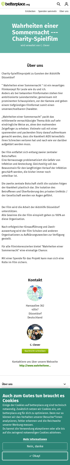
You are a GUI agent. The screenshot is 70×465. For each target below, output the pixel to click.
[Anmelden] (66, 4)
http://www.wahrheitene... (35, 365)
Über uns (63, 11)
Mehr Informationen (35, 439)
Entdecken (30, 11)
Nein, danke (35, 446)
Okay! (36, 456)
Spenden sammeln (47, 11)
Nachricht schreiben (35, 351)
